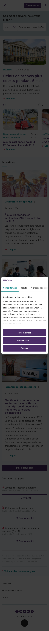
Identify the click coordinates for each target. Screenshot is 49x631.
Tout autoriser (24, 333)
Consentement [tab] (9, 288)
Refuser (24, 348)
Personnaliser (23, 340)
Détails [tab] (23, 288)
